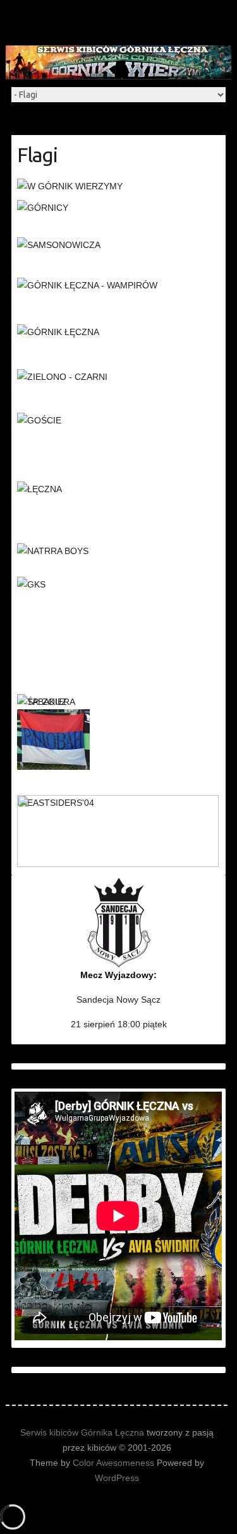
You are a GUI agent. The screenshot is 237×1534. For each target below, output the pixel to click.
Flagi (37, 154)
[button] (118, 186)
